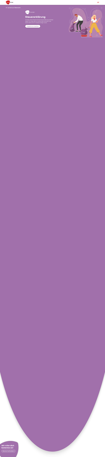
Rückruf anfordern (8, 451)
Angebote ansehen (33, 26)
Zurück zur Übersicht (14, 7)
